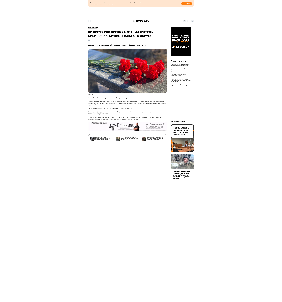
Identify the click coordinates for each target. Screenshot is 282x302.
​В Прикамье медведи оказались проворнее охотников (178, 75)
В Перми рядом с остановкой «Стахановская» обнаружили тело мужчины (179, 69)
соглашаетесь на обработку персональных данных (103, 4)
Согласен (187, 3)
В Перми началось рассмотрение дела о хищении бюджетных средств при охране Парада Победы (181, 80)
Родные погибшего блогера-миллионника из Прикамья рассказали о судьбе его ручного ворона (181, 85)
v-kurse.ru (109, 3)
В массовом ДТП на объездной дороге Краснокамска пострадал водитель (180, 65)
